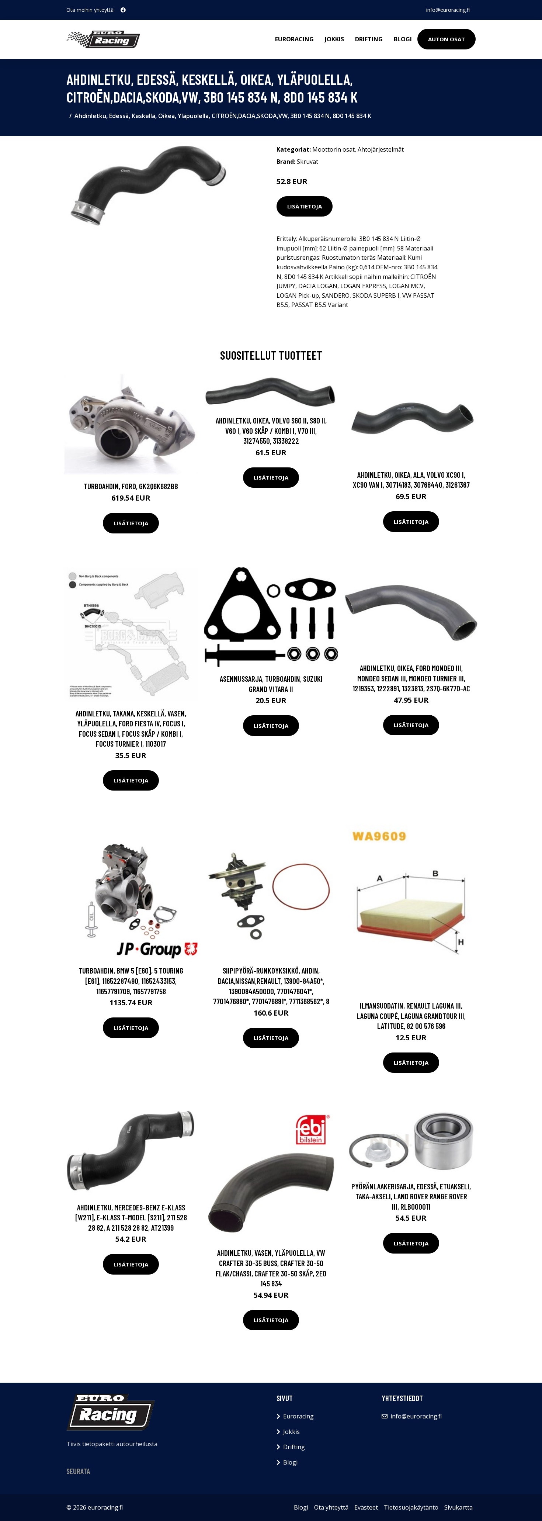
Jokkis (334, 39)
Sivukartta (458, 1507)
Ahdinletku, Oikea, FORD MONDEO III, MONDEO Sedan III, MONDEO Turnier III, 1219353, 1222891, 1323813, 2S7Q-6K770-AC (411, 678)
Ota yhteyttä (331, 1507)
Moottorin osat (333, 149)
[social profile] (123, 10)
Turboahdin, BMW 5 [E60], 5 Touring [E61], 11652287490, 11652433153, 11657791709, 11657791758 (131, 980)
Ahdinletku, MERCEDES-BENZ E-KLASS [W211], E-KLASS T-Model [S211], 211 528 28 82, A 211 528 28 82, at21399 (131, 1217)
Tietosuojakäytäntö (411, 1507)
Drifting (369, 39)
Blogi (403, 39)
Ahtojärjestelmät (381, 149)
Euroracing (294, 39)
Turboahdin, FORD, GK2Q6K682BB (131, 486)
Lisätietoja (304, 206)
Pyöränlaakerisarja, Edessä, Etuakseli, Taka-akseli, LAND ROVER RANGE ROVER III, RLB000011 (411, 1196)
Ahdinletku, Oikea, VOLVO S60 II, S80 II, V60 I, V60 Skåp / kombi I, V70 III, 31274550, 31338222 (271, 430)
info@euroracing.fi (448, 9)
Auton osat (446, 39)
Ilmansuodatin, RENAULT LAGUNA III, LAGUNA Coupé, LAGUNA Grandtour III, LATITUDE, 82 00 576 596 (411, 1015)
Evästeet (366, 1507)
